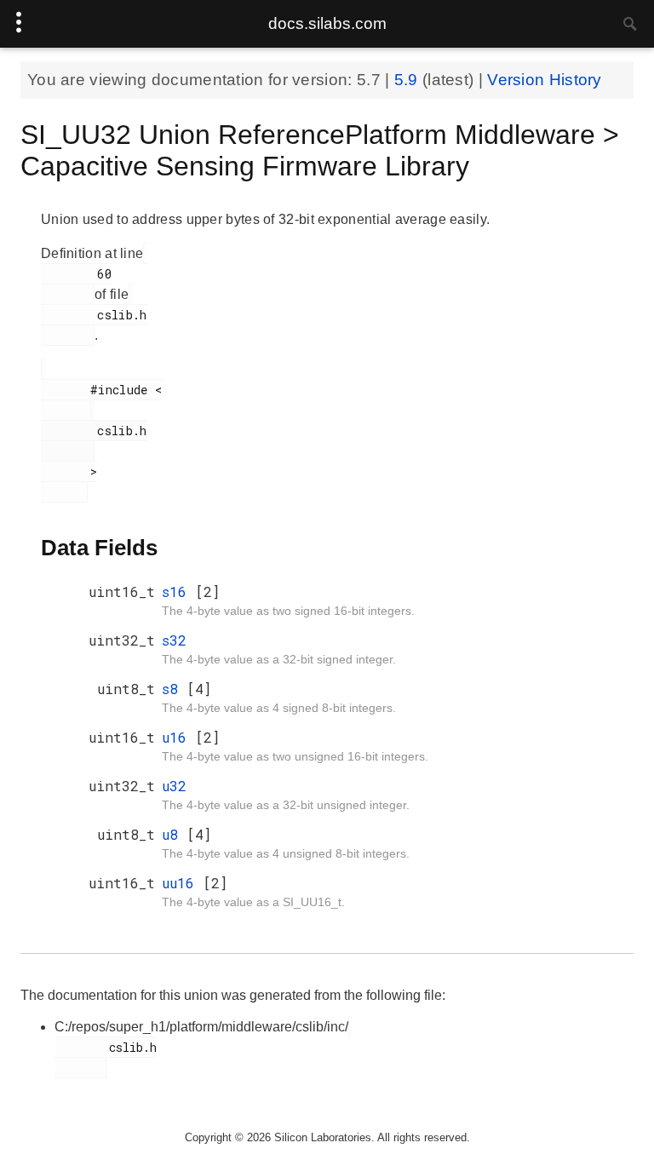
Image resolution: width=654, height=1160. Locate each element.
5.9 (408, 80)
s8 (174, 689)
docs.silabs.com (327, 23)
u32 (174, 786)
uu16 (182, 883)
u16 (178, 737)
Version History (544, 80)
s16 (178, 591)
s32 (174, 640)
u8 (174, 834)
